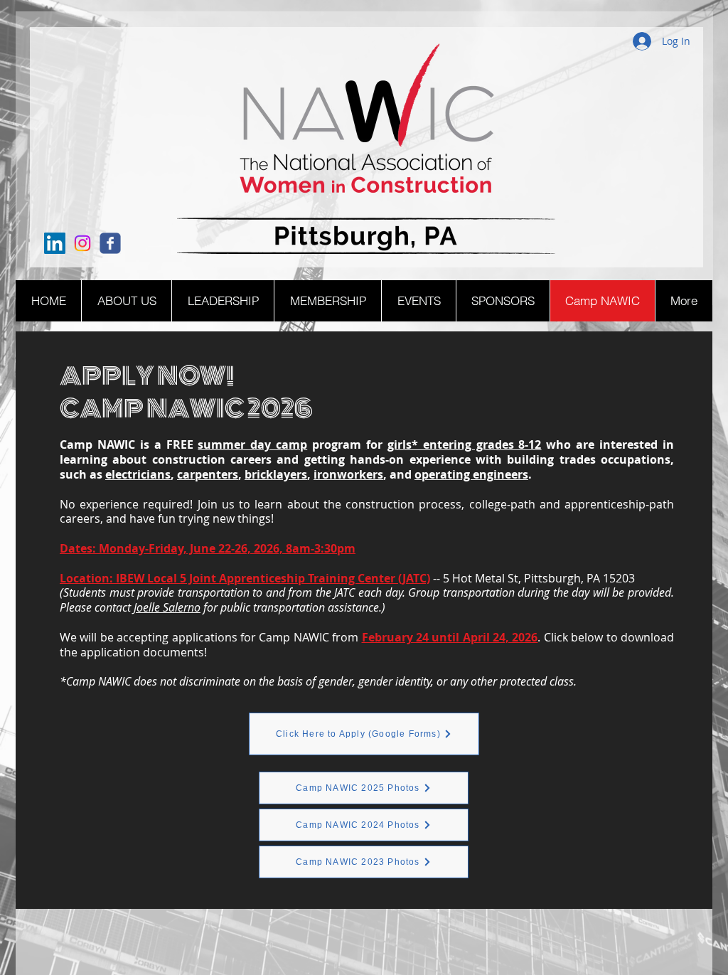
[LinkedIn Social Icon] (54, 243)
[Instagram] (82, 243)
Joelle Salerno (167, 607)
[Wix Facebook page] (110, 243)
